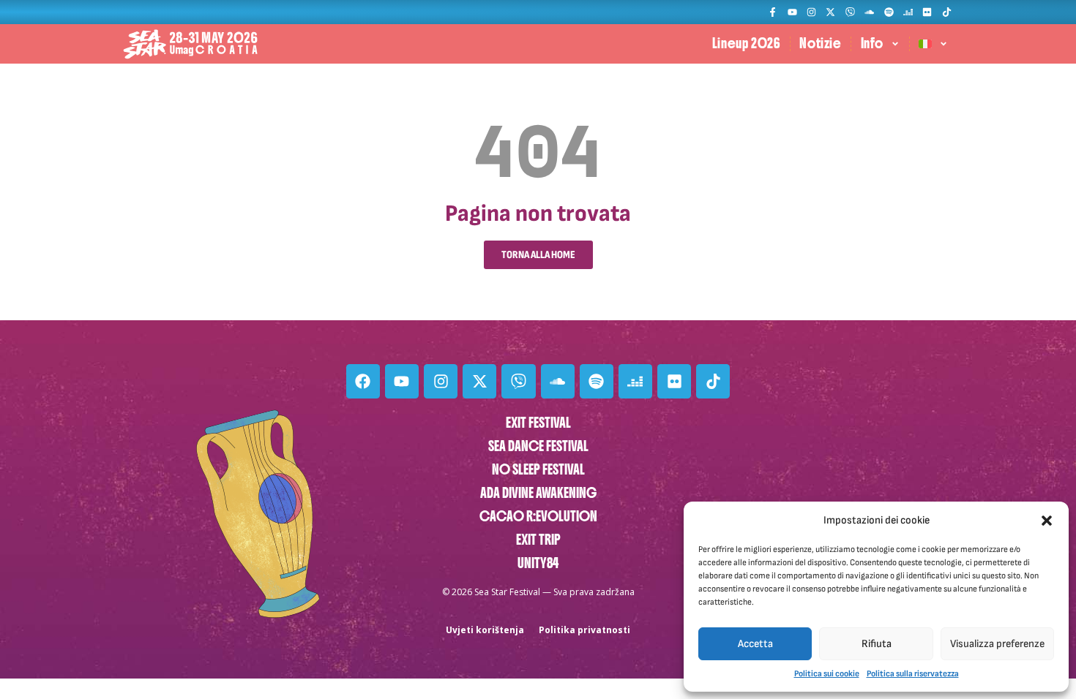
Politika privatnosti (584, 630)
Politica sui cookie (826, 673)
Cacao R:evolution (538, 516)
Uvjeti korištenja (485, 630)
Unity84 (538, 563)
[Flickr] (927, 12)
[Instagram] (811, 12)
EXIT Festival (538, 423)
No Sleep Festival (538, 469)
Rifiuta (877, 644)
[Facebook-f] (772, 12)
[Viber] (850, 12)
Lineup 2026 (746, 43)
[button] (1046, 520)
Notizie (820, 43)
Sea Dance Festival (538, 446)
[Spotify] (888, 12)
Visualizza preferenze (997, 644)
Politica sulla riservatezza (913, 673)
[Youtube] (791, 12)
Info (872, 43)
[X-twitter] (830, 12)
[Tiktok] (946, 12)
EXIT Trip (538, 540)
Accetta (755, 644)
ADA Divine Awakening (538, 493)
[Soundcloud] (869, 12)
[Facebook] (363, 381)
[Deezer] (908, 12)
